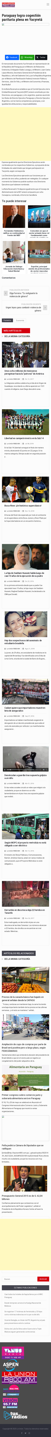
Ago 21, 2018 (29, 649)
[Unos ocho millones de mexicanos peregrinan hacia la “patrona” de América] (25, 354)
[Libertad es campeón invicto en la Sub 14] (25, 422)
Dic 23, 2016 (29, 581)
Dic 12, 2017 (29, 379)
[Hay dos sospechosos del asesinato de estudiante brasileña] (25, 624)
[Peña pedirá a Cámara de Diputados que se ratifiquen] (25, 1128)
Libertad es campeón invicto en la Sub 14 (24, 438)
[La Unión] (8, 5)
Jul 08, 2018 (29, 444)
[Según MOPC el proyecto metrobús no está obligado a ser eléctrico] (25, 826)
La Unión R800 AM (13, 379)
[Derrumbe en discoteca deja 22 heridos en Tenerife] (25, 894)
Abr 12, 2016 (29, 851)
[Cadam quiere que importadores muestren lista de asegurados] (25, 691)
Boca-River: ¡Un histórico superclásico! (22, 505)
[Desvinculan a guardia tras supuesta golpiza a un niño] (25, 759)
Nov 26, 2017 (29, 918)
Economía (20, 320)
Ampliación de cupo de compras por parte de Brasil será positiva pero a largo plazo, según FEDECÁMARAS (24, 1047)
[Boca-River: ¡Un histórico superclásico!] (25, 489)
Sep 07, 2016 (29, 716)
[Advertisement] (25, 134)
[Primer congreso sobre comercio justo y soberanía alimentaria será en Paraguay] (25, 1078)
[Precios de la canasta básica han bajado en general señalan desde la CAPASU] (25, 980)
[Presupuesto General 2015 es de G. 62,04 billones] (25, 1179)
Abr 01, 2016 (29, 783)
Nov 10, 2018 (29, 511)
